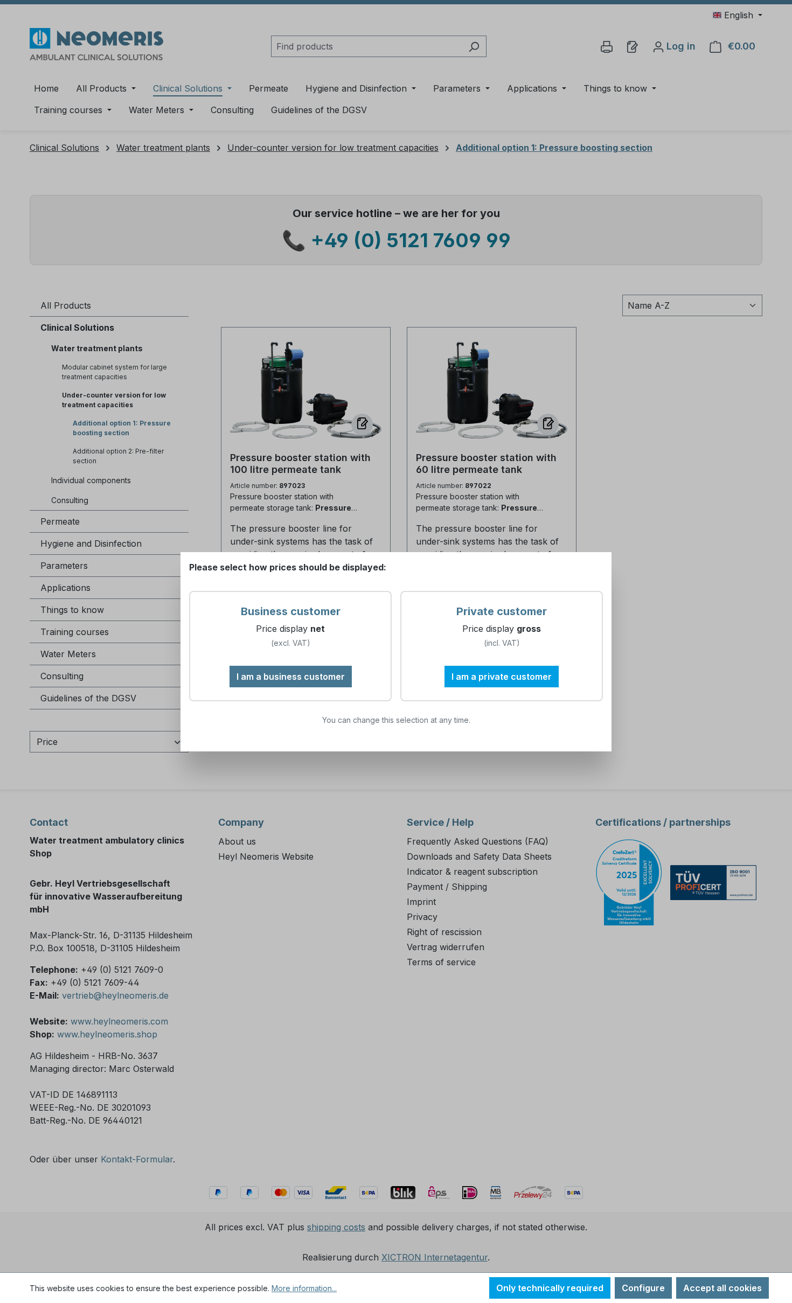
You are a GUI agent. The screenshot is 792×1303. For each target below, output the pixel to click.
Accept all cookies (722, 1288)
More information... (304, 1288)
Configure (643, 1288)
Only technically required (549, 1288)
